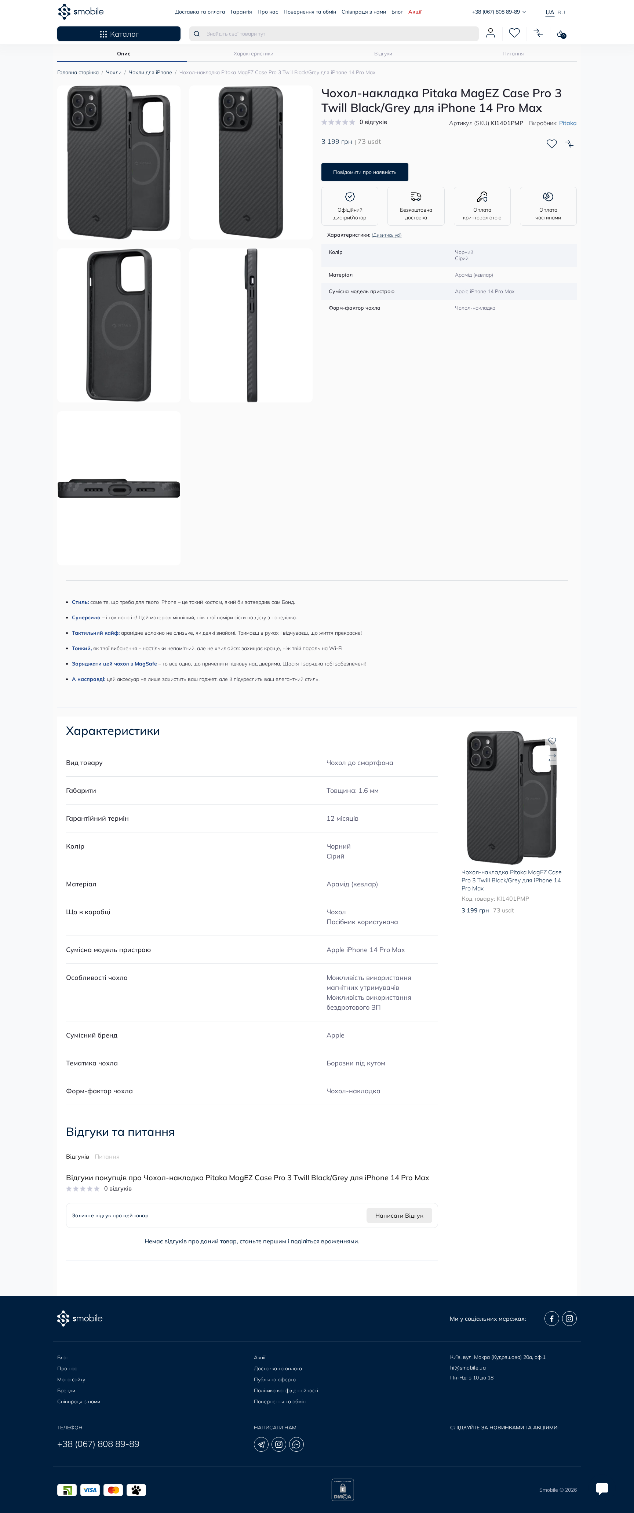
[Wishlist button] (551, 143)
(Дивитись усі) (387, 235)
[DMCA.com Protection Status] (342, 1490)
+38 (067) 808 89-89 (98, 1443)
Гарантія (241, 11)
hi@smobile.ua (468, 1367)
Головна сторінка (78, 72)
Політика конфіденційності (286, 1390)
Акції (415, 11)
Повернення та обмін (310, 11)
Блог (397, 11)
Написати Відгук (399, 1215)
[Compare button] (569, 143)
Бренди (66, 1390)
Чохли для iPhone (150, 72)
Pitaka (568, 123)
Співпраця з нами (364, 11)
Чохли (113, 72)
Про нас (268, 11)
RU (561, 12)
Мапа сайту (71, 1379)
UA (550, 12)
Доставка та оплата (200, 11)
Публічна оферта (275, 1379)
